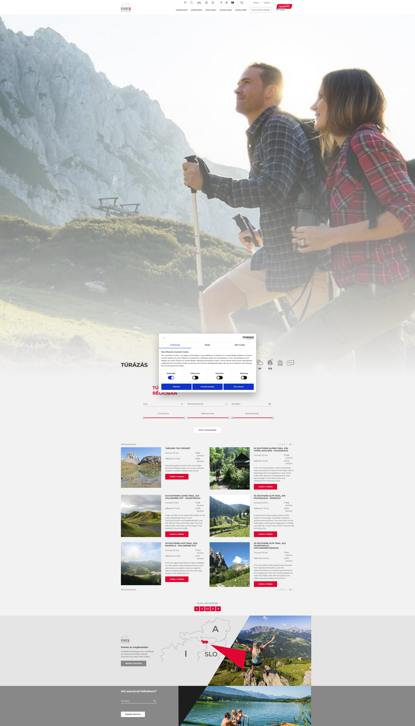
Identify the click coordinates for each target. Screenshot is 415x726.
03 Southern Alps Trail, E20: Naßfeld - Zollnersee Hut (181, 544)
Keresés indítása (133, 714)
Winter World (196, 10)
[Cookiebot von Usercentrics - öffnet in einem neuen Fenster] (244, 337)
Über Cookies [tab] (240, 345)
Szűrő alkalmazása (207, 430)
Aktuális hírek (241, 10)
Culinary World (225, 10)
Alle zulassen (239, 387)
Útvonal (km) (163, 414)
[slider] (144, 418)
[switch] (195, 377)
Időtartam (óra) (207, 414)
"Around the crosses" (178, 448)
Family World (210, 10)
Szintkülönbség (252, 414)
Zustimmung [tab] (175, 345)
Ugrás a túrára (177, 477)
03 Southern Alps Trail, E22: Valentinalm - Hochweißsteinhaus (270, 545)
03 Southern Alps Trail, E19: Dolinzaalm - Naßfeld (270, 497)
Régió (256, 3)
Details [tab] (207, 345)
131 (290, 444)
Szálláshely (261, 10)
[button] (196, 608)
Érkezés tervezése (133, 663)
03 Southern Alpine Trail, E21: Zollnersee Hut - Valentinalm (182, 497)
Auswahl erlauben (207, 387)
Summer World (182, 10)
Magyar (266, 3)
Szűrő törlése (207, 435)
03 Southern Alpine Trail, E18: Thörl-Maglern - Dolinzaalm (271, 449)
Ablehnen (176, 387)
